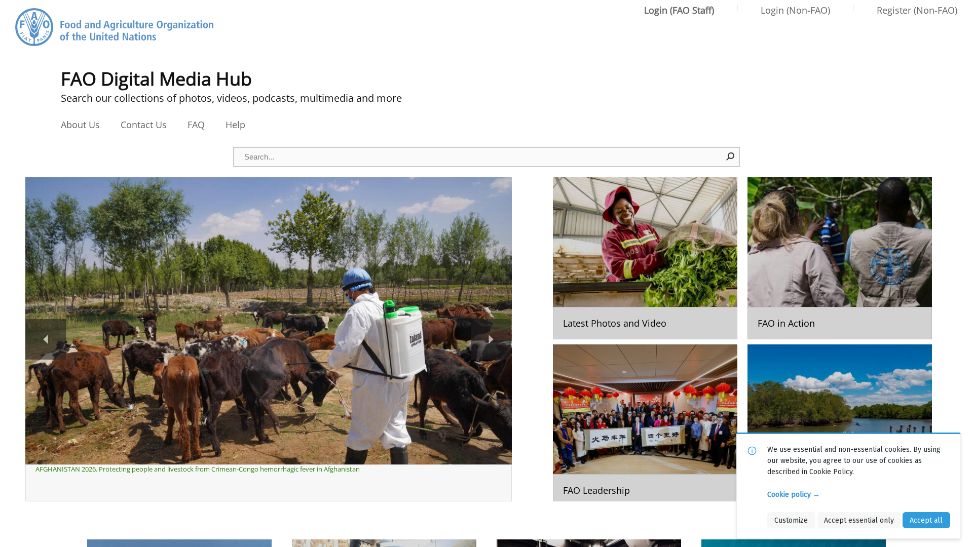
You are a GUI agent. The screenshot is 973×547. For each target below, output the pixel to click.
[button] (730, 156)
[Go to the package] (645, 258)
